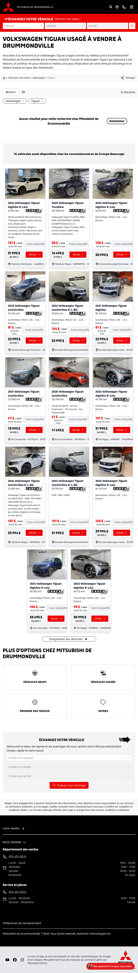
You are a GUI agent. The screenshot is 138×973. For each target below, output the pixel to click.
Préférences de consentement (22, 923)
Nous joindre (12, 842)
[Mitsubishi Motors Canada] (125, 960)
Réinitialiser (117, 121)
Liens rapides (11, 828)
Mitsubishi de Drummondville (35, 7)
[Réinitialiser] (23, 92)
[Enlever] (22, 101)
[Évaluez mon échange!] (132, 26)
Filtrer (12, 92)
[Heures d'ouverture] (117, 7)
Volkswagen (38, 77)
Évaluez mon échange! (71, 785)
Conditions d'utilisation (117, 809)
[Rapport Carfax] (34, 211)
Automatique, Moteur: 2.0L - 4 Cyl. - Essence (112, 218)
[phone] (123, 6)
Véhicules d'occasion (19, 77)
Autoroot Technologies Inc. (94, 933)
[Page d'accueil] (4, 77)
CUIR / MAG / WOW (61, 495)
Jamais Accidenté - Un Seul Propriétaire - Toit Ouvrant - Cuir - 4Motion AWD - (68, 409)
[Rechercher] (111, 7)
